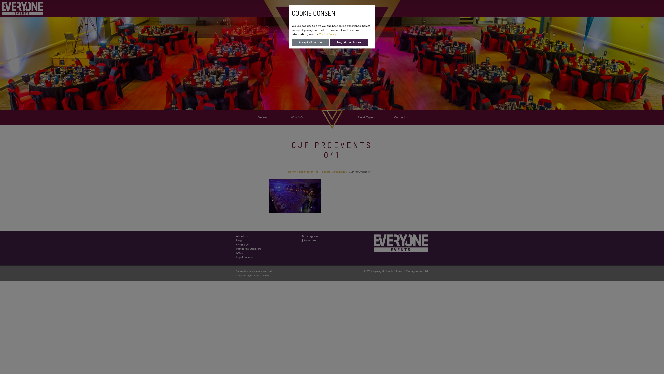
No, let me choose (349, 42)
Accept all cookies (310, 42)
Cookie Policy (327, 34)
